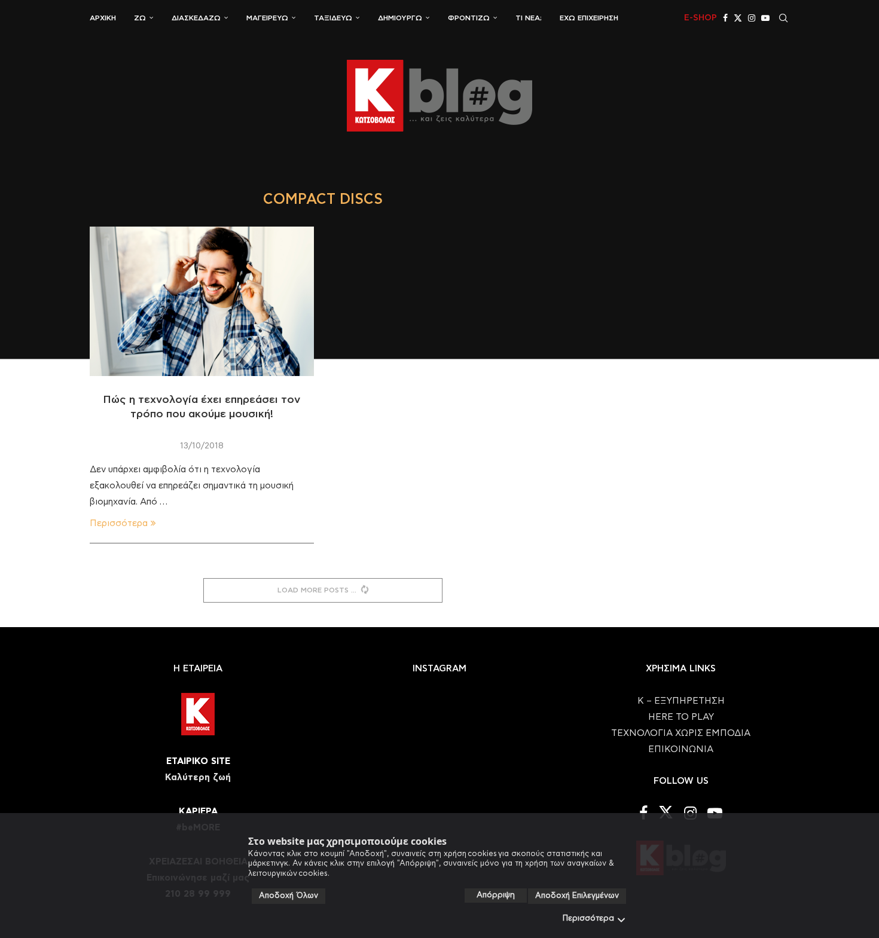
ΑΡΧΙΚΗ (103, 18)
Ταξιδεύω (333, 18)
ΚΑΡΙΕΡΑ (198, 811)
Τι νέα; (528, 18)
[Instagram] (751, 18)
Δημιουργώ (400, 18)
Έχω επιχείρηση (589, 18)
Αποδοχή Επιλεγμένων (577, 896)
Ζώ (140, 18)
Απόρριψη (496, 895)
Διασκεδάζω (196, 18)
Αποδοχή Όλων (288, 896)
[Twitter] (738, 18)
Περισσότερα (588, 918)
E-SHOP (700, 18)
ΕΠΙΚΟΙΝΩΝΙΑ (680, 749)
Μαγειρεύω (267, 18)
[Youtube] (765, 18)
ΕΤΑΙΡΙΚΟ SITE (198, 761)
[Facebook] (725, 18)
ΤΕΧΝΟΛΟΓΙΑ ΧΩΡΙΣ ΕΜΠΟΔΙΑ (680, 733)
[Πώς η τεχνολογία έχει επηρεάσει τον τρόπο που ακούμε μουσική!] (202, 301)
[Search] (783, 18)
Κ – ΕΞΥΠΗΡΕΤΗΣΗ (681, 700)
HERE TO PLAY (681, 717)
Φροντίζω (469, 18)
